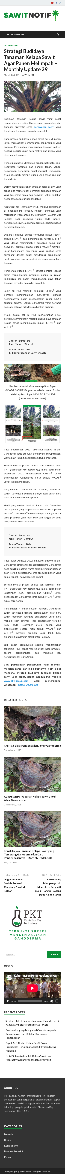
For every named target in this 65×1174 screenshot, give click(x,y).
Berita (7, 1139)
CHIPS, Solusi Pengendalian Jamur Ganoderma (32, 745)
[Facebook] (56, 2)
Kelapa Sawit (11, 1145)
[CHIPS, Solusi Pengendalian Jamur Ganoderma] (32, 741)
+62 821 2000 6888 (27, 684)
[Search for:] (32, 954)
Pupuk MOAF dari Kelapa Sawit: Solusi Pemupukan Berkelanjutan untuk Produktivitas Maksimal (31, 1046)
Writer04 (29, 75)
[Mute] (51, 1001)
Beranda (8, 1134)
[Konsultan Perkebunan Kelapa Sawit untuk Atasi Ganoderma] (32, 792)
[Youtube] (52, 2)
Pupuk (7, 1156)
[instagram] (60, 2)
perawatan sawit (44, 126)
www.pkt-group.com (19, 680)
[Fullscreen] (57, 1001)
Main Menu (17, 34)
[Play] (8, 1001)
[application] (32, 988)
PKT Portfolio (11, 46)
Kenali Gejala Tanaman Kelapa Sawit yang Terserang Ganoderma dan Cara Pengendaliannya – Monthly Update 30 (29, 854)
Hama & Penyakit (13, 1151)
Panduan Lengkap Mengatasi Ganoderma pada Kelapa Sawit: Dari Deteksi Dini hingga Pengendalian (31, 1034)
